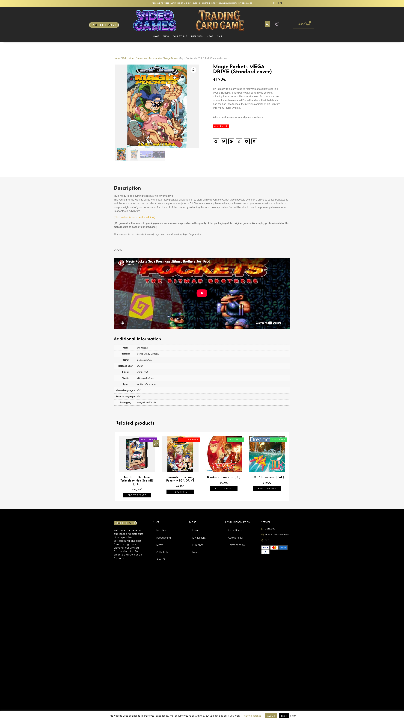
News (210, 36)
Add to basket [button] (137, 495)
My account (198, 537)
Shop (166, 36)
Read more (180, 492)
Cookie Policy (235, 537)
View (293, 715)
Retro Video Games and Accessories (142, 58)
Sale (220, 36)
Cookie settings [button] (252, 715)
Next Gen (161, 530)
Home (155, 36)
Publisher (197, 36)
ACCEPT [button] (271, 716)
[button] (267, 24)
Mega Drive (170, 58)
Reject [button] (284, 716)
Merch (159, 545)
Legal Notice (235, 530)
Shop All (161, 559)
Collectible (180, 36)
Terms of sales (236, 545)
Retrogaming (163, 537)
